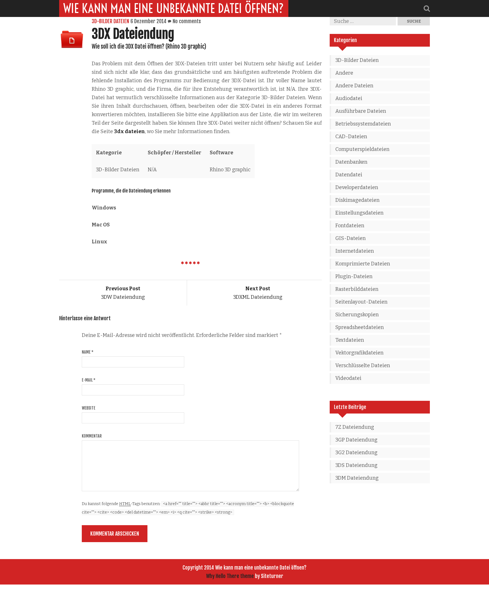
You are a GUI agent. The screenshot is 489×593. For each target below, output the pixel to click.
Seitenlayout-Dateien (361, 302)
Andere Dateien (354, 86)
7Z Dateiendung (354, 427)
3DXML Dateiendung (257, 292)
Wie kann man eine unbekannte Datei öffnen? (173, 8)
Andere (344, 73)
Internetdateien (354, 251)
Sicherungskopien (357, 314)
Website (88, 408)
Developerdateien (356, 187)
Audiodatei (348, 98)
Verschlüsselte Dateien (362, 365)
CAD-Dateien (351, 136)
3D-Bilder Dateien (110, 21)
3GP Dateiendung (356, 440)
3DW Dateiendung (123, 292)
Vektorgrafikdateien (359, 353)
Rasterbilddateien (356, 289)
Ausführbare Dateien (360, 111)
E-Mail (88, 380)
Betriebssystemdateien (363, 124)
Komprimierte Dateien (362, 264)
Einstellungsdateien (359, 213)
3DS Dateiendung (356, 465)
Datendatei (348, 175)
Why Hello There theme (230, 576)
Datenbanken (351, 162)
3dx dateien (129, 131)
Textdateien (349, 340)
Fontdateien (349, 225)
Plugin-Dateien (353, 276)
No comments (187, 21)
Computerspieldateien (362, 149)
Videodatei (348, 378)
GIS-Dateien (350, 238)
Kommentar (92, 436)
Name (87, 352)
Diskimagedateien (357, 200)
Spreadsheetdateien (359, 327)
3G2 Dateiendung (356, 452)
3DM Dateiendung (357, 478)
